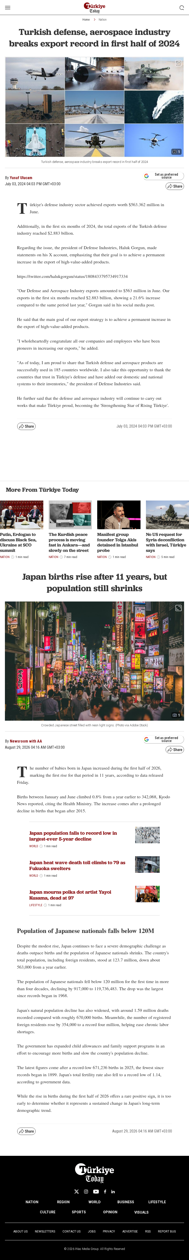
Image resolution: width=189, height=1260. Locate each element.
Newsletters (45, 1231)
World (33, 846)
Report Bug (167, 1231)
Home (86, 19)
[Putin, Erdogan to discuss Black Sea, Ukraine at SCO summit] (21, 515)
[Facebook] (105, 1191)
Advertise (130, 1231)
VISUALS (141, 1212)
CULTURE (47, 1212)
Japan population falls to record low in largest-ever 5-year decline (73, 836)
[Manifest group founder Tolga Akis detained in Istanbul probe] (119, 515)
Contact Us (71, 1231)
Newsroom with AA (26, 741)
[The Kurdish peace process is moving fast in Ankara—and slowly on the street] (70, 515)
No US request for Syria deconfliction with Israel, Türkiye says (166, 542)
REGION (63, 1202)
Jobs (91, 1231)
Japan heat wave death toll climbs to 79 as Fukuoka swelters (77, 865)
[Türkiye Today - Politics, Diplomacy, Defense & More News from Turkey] (94, 8)
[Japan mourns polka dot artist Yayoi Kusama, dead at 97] (147, 894)
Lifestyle (35, 905)
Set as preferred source (166, 175)
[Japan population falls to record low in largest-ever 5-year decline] (147, 835)
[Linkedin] (113, 1191)
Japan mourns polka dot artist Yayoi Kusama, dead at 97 (70, 895)
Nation (103, 19)
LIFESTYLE (157, 1202)
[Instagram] (86, 1191)
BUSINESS (125, 1202)
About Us (20, 1231)
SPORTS (79, 1212)
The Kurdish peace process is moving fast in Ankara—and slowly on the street (69, 542)
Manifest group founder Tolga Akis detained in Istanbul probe (117, 542)
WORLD (95, 1202)
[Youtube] (96, 1191)
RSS (148, 1231)
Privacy (109, 1231)
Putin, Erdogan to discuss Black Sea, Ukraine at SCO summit (18, 542)
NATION (32, 1202)
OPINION (110, 1212)
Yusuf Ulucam (21, 177)
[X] (76, 1191)
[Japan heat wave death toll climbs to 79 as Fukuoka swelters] (147, 864)
